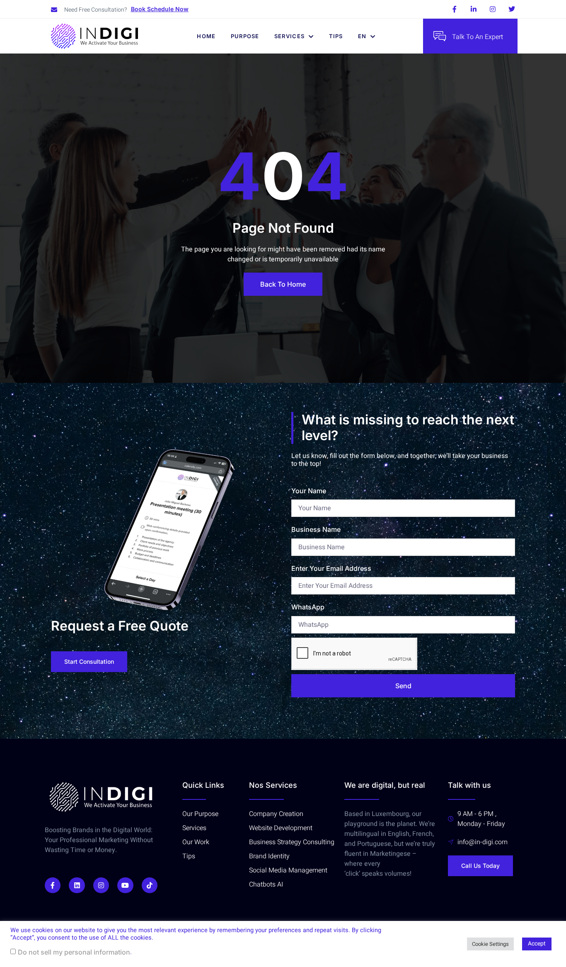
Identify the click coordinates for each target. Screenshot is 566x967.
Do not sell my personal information (74, 952)
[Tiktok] (149, 885)
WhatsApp (307, 607)
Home (206, 36)
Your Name (308, 491)
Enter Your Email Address (331, 568)
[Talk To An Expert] (439, 36)
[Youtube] (125, 885)
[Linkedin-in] (473, 9)
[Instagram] (492, 9)
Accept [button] (537, 943)
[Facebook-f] (454, 9)
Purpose (245, 36)
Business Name (316, 529)
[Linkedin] (77, 885)
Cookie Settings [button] (490, 944)
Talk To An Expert (477, 37)
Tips (336, 36)
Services (289, 36)
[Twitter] (511, 9)
